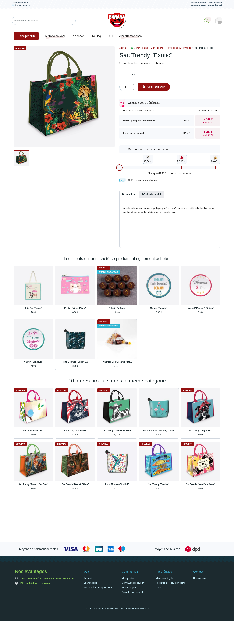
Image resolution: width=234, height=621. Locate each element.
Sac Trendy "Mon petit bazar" (200, 484)
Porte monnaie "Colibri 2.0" (75, 362)
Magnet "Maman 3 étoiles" (201, 308)
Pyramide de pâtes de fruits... (117, 362)
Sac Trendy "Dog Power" (200, 430)
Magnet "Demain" (158, 308)
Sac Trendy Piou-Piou (33, 430)
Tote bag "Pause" (33, 308)
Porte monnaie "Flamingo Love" (159, 430)
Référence (128, 223)
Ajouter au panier (153, 86)
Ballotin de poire (117, 308)
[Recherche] (71, 21)
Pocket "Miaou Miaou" (75, 308)
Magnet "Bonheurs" (33, 362)
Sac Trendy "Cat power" (75, 430)
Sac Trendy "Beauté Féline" (75, 484)
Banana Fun (117, 609)
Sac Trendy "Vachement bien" (117, 430)
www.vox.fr (144, 609)
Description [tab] (128, 194)
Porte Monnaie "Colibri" (117, 484)
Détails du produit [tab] (152, 194)
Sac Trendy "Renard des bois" (33, 484)
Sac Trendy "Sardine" (158, 484)
